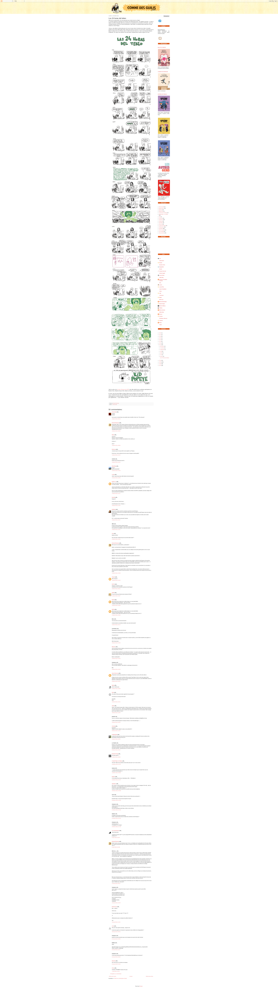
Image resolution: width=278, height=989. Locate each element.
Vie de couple (161, 230)
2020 (160, 332)
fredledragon (114, 734)
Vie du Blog (161, 231)
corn (113, 926)
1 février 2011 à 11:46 (116, 505)
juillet (161, 352)
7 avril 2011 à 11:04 (116, 971)
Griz (113, 533)
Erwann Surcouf (162, 271)
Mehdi (113, 599)
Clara (113, 968)
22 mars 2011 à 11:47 (116, 949)
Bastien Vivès (162, 264)
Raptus (113, 776)
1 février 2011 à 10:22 (116, 462)
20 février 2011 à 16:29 (116, 800)
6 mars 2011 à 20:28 (116, 847)
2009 (160, 362)
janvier (161, 356)
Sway (160, 322)
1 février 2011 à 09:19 (116, 418)
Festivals (160, 218)
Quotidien (161, 228)
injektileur (114, 783)
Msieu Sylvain (162, 310)
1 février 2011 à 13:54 (116, 539)
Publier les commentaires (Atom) (120, 978)
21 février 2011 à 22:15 (116, 818)
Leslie (113, 474)
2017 (160, 334)
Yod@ (160, 324)
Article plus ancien (149, 976)
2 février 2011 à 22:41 (116, 701)
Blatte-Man (161, 211)
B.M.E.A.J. (114, 481)
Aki (160, 258)
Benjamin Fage (115, 753)
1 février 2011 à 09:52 (116, 430)
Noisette (113, 960)
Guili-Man (161, 222)
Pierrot (160, 314)
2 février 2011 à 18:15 (116, 681)
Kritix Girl (160, 224)
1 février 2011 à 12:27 (116, 519)
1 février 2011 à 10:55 (116, 477)
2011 (160, 344)
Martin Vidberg (162, 305)
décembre (162, 346)
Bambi (160, 262)
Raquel (113, 577)
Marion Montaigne (163, 301)
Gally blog (161, 277)
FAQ (160, 216)
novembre (162, 347)
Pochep (160, 316)
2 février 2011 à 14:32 (116, 642)
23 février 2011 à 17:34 (116, 826)
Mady (113, 685)
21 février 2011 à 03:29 (116, 809)
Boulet (160, 269)
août (161, 351)
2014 (160, 339)
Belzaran (114, 449)
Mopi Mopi (114, 466)
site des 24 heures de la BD (123, 389)
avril (161, 354)
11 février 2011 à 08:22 (116, 772)
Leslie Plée (161, 286)
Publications (161, 227)
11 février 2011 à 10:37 (116, 779)
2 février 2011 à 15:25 (116, 669)
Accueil (131, 976)
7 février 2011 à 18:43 (116, 757)
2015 (160, 338)
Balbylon (113, 509)
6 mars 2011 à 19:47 (116, 837)
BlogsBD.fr (161, 266)
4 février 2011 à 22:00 (116, 722)
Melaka (160, 307)
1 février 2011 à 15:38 (116, 573)
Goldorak (161, 221)
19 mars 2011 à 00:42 (116, 931)
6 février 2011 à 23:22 (116, 749)
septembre (162, 349)
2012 (160, 343)
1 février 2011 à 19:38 (116, 605)
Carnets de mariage (163, 212)
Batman (160, 209)
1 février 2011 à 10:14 (116, 455)
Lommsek (161, 295)
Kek (160, 282)
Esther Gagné (162, 273)
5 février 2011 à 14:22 (116, 730)
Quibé (113, 592)
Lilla (160, 293)
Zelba (113, 705)
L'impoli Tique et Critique (117, 761)
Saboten (161, 320)
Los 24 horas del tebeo (164, 357)
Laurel (160, 284)
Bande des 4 (161, 208)
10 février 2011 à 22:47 (116, 764)
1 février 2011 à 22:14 (116, 624)
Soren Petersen (115, 673)
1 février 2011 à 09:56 (116, 445)
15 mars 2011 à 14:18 (116, 902)
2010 (160, 360)
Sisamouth (114, 411)
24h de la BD (114, 404)
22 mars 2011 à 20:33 (116, 956)
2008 (160, 363)
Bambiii (113, 497)
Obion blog (161, 312)
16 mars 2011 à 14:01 (116, 922)
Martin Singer (162, 303)
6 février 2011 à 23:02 (116, 739)
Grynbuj (113, 726)
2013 (160, 341)
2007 (160, 365)
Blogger (141, 986)
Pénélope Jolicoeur (163, 318)
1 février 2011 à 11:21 (116, 493)
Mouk (113, 434)
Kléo (113, 692)
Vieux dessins (161, 232)
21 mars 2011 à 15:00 (116, 938)
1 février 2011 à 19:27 (116, 595)
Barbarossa (114, 906)
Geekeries (161, 219)
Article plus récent (112, 976)
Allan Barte (161, 260)
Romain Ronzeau (116, 403)
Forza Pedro (161, 275)
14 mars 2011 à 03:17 (116, 883)
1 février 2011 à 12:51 (116, 529)
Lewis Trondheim (162, 289)
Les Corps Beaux (115, 830)
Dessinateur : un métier (163, 214)
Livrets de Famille (162, 225)
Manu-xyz (161, 299)
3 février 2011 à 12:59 (116, 712)
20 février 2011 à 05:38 (116, 790)
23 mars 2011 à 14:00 (116, 964)
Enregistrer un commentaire (115, 973)
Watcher (113, 646)
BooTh (113, 584)
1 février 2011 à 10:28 (116, 470)
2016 (160, 336)
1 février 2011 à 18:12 (116, 588)
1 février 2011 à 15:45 (116, 580)
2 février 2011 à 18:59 (116, 688)
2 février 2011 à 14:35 (116, 658)
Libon (160, 291)
